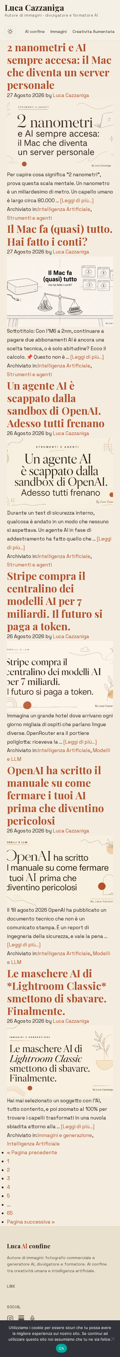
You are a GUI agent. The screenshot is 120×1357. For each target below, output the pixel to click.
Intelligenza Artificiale (64, 209)
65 (10, 1213)
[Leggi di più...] (76, 200)
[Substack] (21, 1320)
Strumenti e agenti (29, 218)
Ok (61, 1348)
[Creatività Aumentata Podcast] (32, 1320)
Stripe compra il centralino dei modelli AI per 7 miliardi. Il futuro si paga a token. (55, 601)
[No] (113, 1339)
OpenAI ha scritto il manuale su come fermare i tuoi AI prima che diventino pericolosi (55, 795)
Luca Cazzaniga (34, 7)
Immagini (58, 31)
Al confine (35, 31)
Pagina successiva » (31, 1222)
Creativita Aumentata (93, 31)
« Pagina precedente (32, 1152)
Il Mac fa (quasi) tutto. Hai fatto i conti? (60, 234)
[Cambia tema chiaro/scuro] (10, 31)
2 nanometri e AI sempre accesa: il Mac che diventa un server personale (59, 66)
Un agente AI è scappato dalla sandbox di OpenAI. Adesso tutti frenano (56, 404)
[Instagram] (10, 1320)
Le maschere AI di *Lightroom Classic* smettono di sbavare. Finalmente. (57, 992)
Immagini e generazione (65, 1135)
